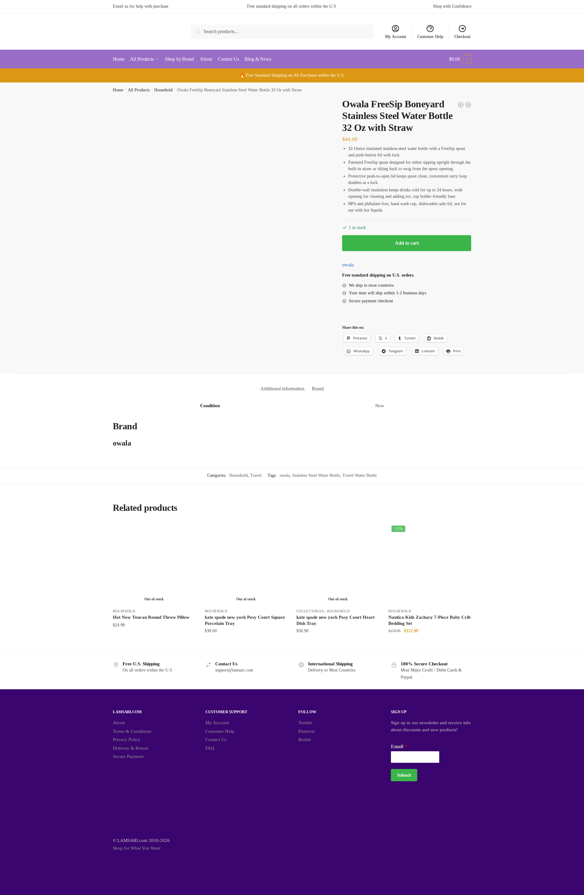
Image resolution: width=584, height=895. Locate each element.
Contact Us (216, 739)
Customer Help (430, 36)
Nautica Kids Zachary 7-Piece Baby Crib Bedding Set (429, 620)
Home (118, 90)
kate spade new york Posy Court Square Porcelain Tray (245, 620)
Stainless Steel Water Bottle (316, 475)
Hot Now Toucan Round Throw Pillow (151, 617)
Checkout (462, 36)
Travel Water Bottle (359, 475)
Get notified (154, 643)
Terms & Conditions (132, 731)
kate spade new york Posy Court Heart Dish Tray (335, 620)
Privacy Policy (126, 739)
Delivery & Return (130, 748)
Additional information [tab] (282, 388)
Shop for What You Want (136, 848)
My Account (395, 36)
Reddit (304, 739)
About (119, 722)
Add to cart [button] (430, 643)
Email (399, 746)
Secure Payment (128, 756)
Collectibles (310, 611)
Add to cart (407, 243)
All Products (139, 90)
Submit (404, 775)
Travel (255, 475)
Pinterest (306, 731)
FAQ (209, 748)
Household (163, 90)
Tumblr (305, 722)
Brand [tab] (318, 388)
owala (348, 264)
